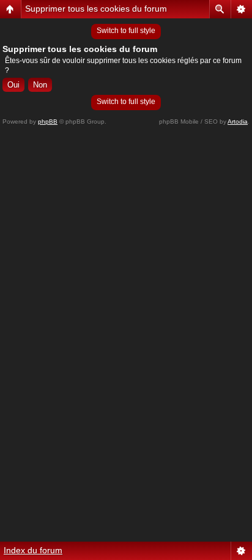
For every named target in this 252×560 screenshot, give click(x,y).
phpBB (47, 121)
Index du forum (33, 550)
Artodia (238, 121)
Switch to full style (126, 30)
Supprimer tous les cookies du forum (96, 8)
